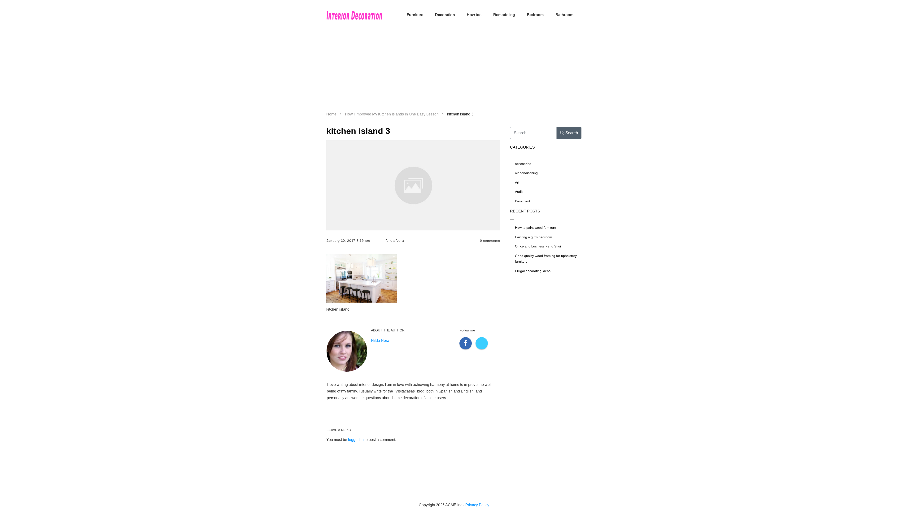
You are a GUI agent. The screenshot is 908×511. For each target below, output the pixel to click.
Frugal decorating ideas (532, 271)
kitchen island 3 (358, 131)
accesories (523, 164)
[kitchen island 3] (413, 185)
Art (517, 182)
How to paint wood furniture (535, 227)
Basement (522, 201)
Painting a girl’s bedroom (533, 237)
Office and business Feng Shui (538, 246)
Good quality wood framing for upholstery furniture (546, 259)
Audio (519, 192)
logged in (356, 440)
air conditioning (526, 173)
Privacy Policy (477, 505)
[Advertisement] (454, 71)
